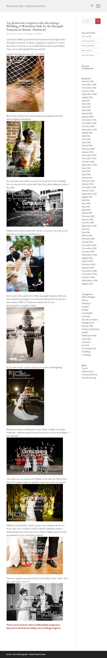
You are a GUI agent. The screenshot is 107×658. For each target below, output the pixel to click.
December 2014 (89, 120)
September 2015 (89, 94)
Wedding (86, 351)
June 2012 (86, 203)
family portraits (89, 335)
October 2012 (88, 190)
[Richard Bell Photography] (26, 6)
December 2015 (89, 84)
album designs (88, 297)
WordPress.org (89, 378)
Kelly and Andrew (88, 55)
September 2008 (89, 280)
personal (86, 342)
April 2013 (86, 174)
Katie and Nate (87, 50)
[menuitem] (90, 6)
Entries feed (88, 371)
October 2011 (88, 222)
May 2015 (86, 107)
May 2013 (86, 171)
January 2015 (87, 116)
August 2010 (87, 258)
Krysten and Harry (88, 45)
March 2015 (87, 113)
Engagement (88, 322)
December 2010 (89, 245)
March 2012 (87, 213)
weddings (29, 34)
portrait (85, 345)
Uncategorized (89, 348)
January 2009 (88, 267)
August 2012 (87, 197)
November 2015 (89, 88)
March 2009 (87, 261)
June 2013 (86, 168)
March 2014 (87, 145)
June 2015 (86, 104)
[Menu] (96, 6)
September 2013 (89, 165)
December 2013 (89, 155)
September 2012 (89, 194)
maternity (86, 338)
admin (39, 34)
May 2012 (86, 206)
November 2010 (89, 248)
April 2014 (86, 142)
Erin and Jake (86, 36)
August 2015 (87, 97)
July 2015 (86, 100)
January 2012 (87, 219)
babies (85, 300)
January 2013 (88, 184)
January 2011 (87, 242)
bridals (85, 310)
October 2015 (88, 91)
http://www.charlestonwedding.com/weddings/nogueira (34, 628)
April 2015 (86, 110)
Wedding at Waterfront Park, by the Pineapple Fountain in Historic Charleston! (35, 28)
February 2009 (88, 264)
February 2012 (88, 216)
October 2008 (88, 277)
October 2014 (88, 126)
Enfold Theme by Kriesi (37, 654)
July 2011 (85, 229)
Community (87, 313)
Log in (85, 368)
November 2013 (89, 158)
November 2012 (89, 187)
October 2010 (88, 251)
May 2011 (86, 232)
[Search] (90, 6)
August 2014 (87, 132)
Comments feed (89, 374)
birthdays (86, 303)
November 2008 (89, 274)
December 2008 (89, 271)
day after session (90, 319)
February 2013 (88, 181)
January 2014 (88, 152)
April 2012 (86, 210)
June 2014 (86, 139)
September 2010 (89, 255)
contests (86, 316)
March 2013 (87, 177)
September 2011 (89, 226)
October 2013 (88, 161)
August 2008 (87, 283)
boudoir (85, 306)
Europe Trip (87, 326)
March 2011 (87, 235)
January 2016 (88, 81)
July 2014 (86, 136)
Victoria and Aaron (88, 41)
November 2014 (89, 123)
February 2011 (88, 238)
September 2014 (89, 129)
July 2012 (86, 200)
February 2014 (88, 149)
